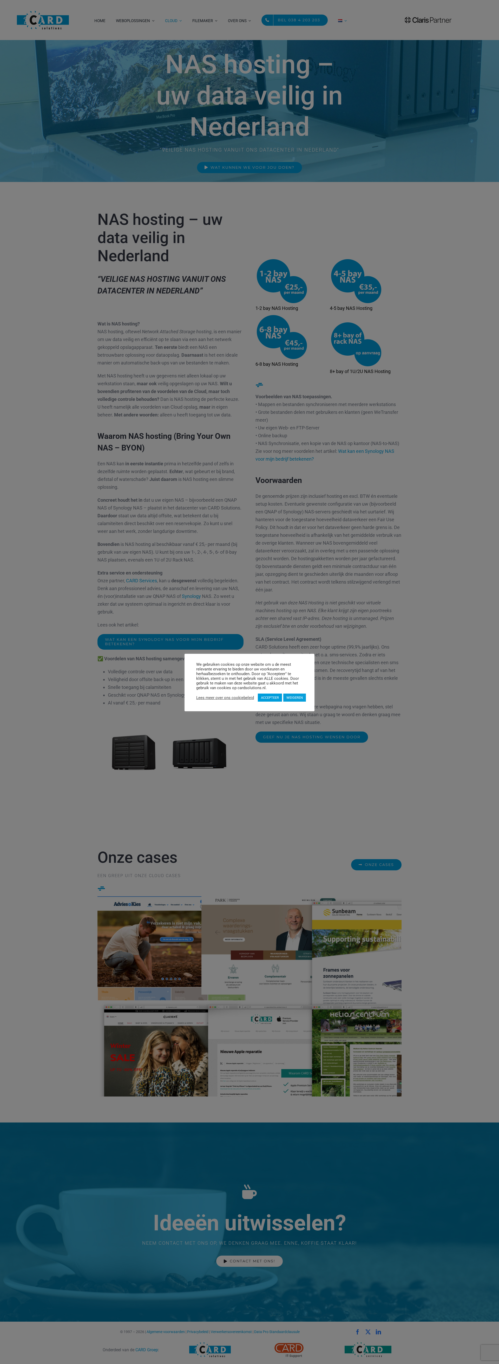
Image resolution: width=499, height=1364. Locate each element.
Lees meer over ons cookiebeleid (225, 697)
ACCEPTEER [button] (270, 698)
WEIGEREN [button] (294, 698)
